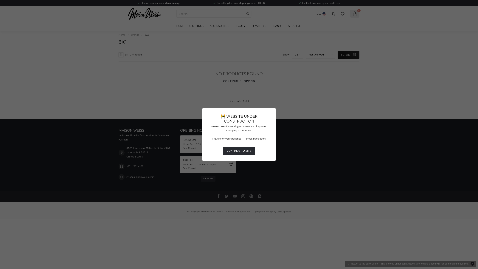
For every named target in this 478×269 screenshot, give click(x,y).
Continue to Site (239, 150)
